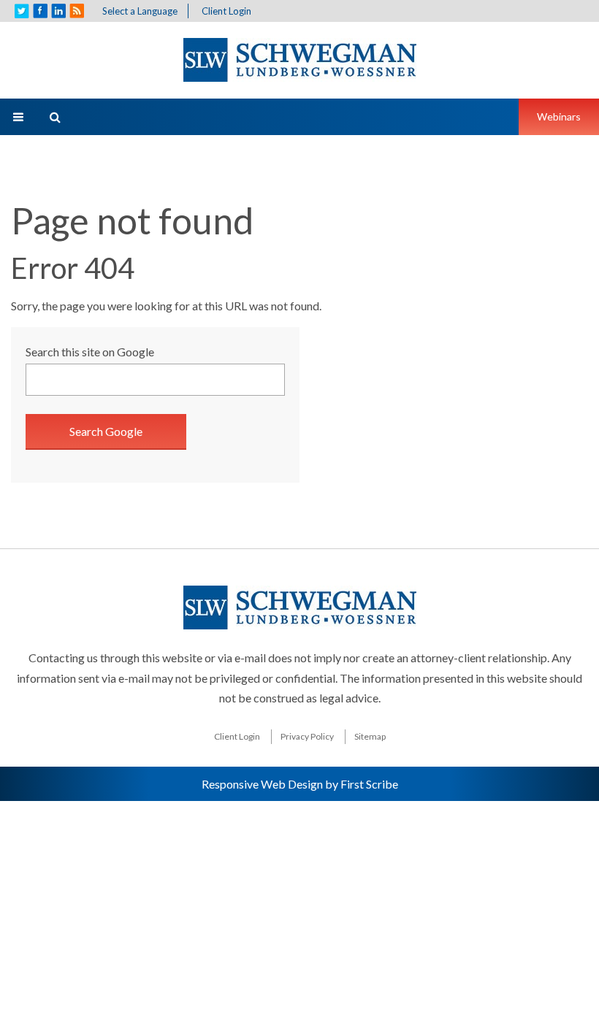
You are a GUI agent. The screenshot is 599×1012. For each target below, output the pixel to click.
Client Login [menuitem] (237, 736)
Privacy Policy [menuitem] (307, 736)
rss (76, 11)
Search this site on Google (90, 352)
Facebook (40, 11)
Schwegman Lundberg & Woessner (299, 60)
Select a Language (140, 11)
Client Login (226, 11)
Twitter (22, 11)
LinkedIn (58, 11)
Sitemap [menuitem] (370, 736)
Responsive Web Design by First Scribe (300, 784)
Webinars (559, 116)
